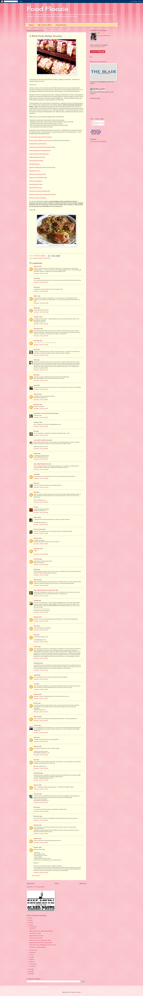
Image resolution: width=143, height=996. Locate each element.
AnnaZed (36, 600)
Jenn (35, 759)
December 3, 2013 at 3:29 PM (41, 679)
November (32, 950)
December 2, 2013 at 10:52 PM (41, 502)
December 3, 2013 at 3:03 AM (41, 524)
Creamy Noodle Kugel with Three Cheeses (40, 137)
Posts (93, 121)
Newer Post (30, 883)
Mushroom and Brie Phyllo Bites (37, 198)
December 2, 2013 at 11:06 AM (41, 335)
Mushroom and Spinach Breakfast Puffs (39, 191)
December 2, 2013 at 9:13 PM (41, 426)
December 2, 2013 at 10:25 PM (41, 469)
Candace (36, 725)
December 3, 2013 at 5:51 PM (41, 711)
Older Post (82, 883)
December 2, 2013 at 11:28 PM (41, 512)
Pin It (91, 56)
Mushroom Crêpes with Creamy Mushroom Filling (42, 194)
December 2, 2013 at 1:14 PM (41, 380)
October (32, 952)
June (31, 954)
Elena (35, 634)
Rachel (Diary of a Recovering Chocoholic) (44, 413)
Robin (35, 359)
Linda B (36, 675)
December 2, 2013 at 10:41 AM (41, 312)
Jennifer (36, 646)
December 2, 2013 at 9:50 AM (41, 291)
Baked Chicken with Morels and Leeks (39, 140)
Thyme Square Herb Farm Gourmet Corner (44, 590)
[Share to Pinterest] (59, 256)
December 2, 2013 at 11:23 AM (41, 344)
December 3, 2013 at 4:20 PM (41, 689)
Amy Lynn (36, 793)
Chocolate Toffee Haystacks (36, 938)
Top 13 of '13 (32, 928)
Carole (35, 349)
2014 (29, 922)
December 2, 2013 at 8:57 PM (41, 408)
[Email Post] (48, 255)
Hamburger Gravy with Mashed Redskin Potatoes (42, 147)
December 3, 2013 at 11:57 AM (41, 595)
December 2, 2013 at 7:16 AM (41, 273)
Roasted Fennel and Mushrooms (38, 143)
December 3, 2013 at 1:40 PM (41, 641)
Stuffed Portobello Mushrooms (37, 157)
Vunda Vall (36, 559)
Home (31, 25)
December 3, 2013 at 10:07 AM (41, 564)
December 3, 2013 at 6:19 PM (41, 720)
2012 (29, 969)
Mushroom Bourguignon (35, 181)
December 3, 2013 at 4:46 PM (41, 698)
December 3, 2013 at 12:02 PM (41, 612)
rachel (35, 474)
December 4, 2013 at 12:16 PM (41, 780)
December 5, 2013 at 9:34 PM (41, 842)
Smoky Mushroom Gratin (35, 184)
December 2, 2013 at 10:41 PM (41, 487)
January (32, 966)
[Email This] (52, 256)
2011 (29, 971)
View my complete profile (104, 35)
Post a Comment (36, 875)
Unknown (36, 266)
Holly (35, 483)
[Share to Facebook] (57, 256)
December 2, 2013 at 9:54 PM (41, 459)
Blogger (79, 992)
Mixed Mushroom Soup (35, 187)
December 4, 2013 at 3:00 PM (41, 802)
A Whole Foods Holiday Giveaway (37, 947)
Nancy (35, 287)
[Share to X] (56, 256)
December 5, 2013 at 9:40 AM (41, 833)
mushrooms (41, 258)
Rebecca (36, 517)
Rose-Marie (36, 340)
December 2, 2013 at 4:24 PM (41, 389)
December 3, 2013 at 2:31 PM (41, 658)
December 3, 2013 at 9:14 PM (41, 732)
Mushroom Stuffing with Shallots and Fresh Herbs (42, 167)
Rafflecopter (61, 99)
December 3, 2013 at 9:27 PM (41, 741)
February (32, 964)
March (31, 961)
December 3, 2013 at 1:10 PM (41, 629)
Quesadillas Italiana (34, 164)
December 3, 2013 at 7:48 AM (41, 543)
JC (34, 507)
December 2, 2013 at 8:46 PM (41, 399)
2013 (29, 925)
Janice (35, 278)
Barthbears (36, 404)
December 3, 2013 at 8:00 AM (41, 554)
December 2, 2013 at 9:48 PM (41, 448)
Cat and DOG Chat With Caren (41, 440)
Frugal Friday (61, 25)
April (31, 959)
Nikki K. (36, 296)
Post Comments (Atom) (38, 886)
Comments (95, 124)
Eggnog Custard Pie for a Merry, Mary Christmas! (41, 931)
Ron (35, 431)
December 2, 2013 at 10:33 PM (41, 478)
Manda (35, 308)
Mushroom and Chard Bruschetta (38, 177)
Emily (35, 374)
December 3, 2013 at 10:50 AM (41, 585)
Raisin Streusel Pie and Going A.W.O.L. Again (40, 940)
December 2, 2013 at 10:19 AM (41, 303)
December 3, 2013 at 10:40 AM (41, 575)
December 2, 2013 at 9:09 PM (41, 417)
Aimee (35, 385)
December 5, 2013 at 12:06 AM (41, 811)
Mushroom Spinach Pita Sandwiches (39, 154)
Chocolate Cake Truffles (35, 933)
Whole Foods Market (46, 79)
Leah (35, 683)
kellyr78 (36, 453)
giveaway (35, 258)
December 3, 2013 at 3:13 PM (41, 670)
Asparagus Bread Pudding (36, 160)
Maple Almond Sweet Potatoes (36, 935)
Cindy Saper (37, 548)
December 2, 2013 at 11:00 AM (41, 323)
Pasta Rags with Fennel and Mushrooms (40, 150)
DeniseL (36, 703)
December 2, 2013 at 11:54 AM (41, 355)
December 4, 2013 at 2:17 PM (41, 789)
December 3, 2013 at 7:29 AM (41, 533)
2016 (29, 918)
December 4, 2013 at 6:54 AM (41, 754)
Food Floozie (47, 8)
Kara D (35, 625)
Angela (35, 569)
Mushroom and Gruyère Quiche (37, 174)
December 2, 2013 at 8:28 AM (41, 282)
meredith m (36, 316)
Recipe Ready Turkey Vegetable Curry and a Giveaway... (43, 944)
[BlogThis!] (54, 256)
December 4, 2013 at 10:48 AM (41, 768)
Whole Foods (47, 258)
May (31, 957)
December (32, 926)
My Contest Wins (45, 25)
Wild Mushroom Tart (34, 171)
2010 (29, 973)
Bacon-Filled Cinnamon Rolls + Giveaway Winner (41, 942)
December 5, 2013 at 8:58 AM (41, 820)
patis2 (35, 737)
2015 (29, 920)
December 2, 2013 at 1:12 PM (41, 370)
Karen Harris (37, 328)
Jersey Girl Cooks (38, 529)
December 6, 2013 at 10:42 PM (41, 872)
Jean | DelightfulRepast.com (41, 464)
